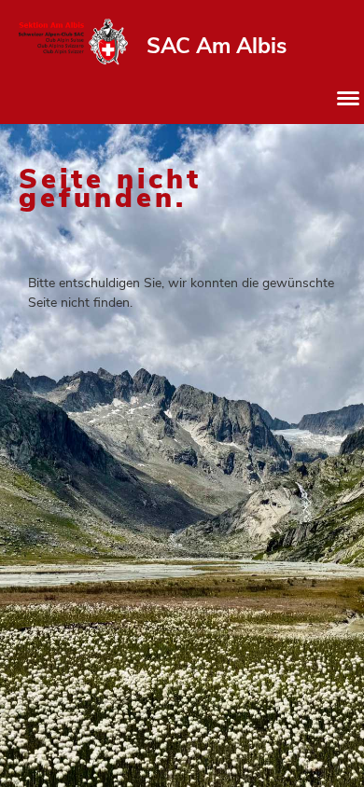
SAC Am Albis (217, 46)
